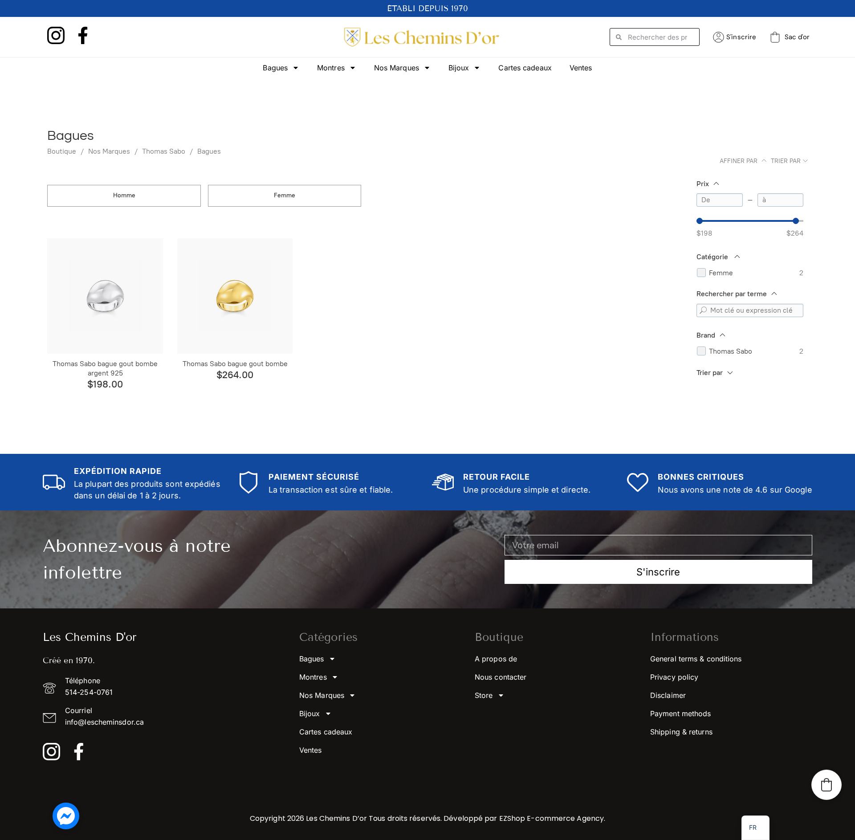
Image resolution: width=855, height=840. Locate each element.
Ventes (581, 67)
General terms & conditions (696, 658)
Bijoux (458, 67)
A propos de (496, 658)
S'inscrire (741, 37)
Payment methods (680, 713)
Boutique (61, 151)
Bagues (275, 67)
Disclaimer (668, 695)
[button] (826, 785)
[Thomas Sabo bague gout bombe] (235, 296)
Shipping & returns (681, 731)
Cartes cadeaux (524, 67)
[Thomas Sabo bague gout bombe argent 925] (105, 296)
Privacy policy (674, 677)
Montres (331, 67)
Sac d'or (797, 37)
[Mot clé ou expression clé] (703, 310)
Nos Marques (396, 67)
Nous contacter (500, 677)
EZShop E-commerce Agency (551, 818)
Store (484, 695)
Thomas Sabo (163, 151)
